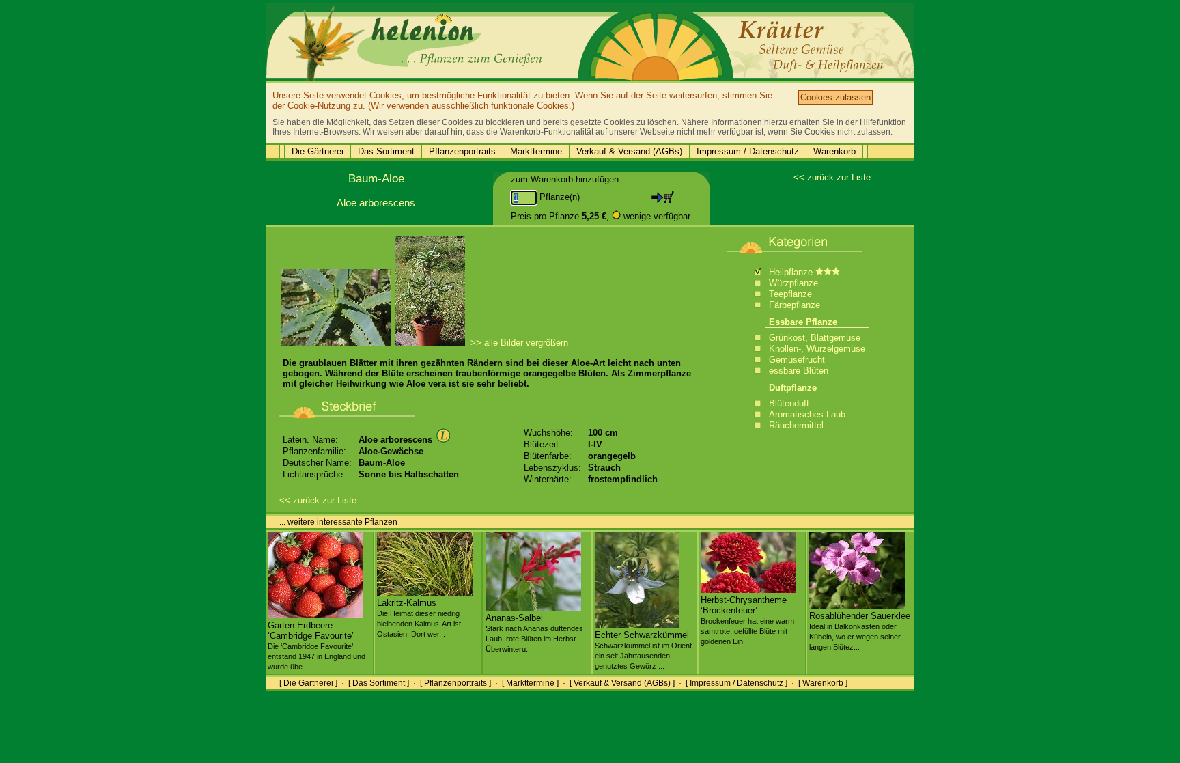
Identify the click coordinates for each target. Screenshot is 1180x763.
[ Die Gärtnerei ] (308, 683)
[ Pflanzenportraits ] (455, 683)
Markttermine (536, 151)
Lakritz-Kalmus (419, 618)
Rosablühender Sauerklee (859, 631)
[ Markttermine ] (530, 683)
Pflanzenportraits (462, 151)
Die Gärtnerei (317, 151)
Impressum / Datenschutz (748, 151)
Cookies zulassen (835, 97)
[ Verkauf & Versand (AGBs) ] (622, 683)
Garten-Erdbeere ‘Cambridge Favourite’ (316, 645)
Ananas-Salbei (534, 633)
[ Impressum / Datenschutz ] (736, 683)
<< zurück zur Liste (832, 177)
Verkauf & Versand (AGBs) (629, 151)
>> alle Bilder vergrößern (519, 342)
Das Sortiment (386, 151)
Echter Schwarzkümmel (643, 650)
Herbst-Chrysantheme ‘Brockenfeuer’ (747, 620)
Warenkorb (834, 151)
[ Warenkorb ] (822, 683)
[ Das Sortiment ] (378, 683)
